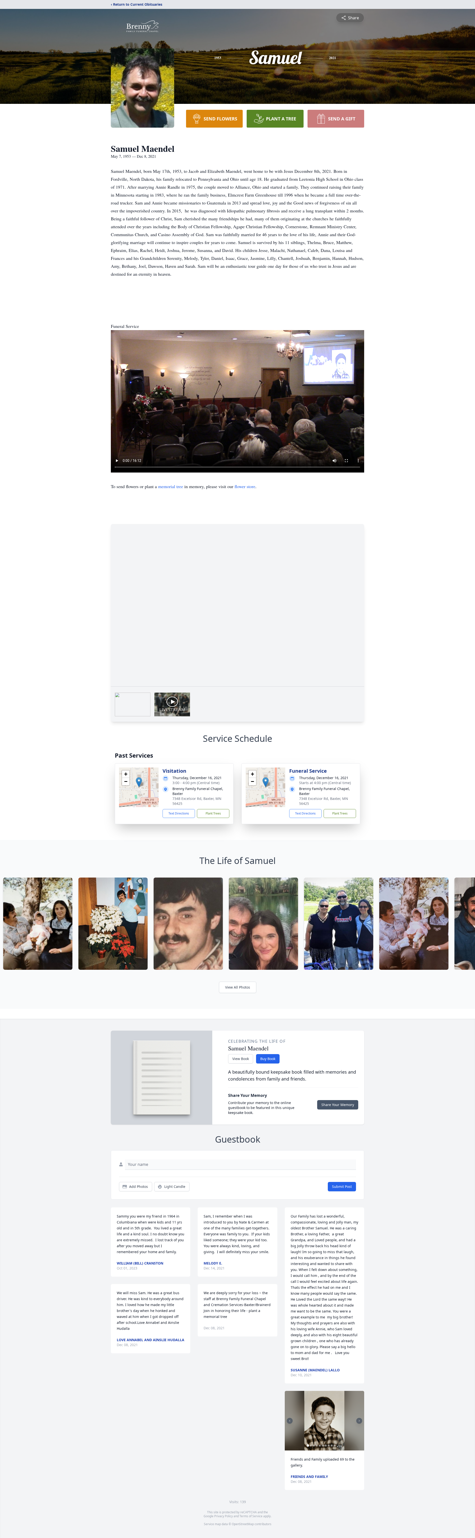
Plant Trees (213, 813)
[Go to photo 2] (311, 1446)
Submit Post (342, 1186)
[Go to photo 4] (317, 1446)
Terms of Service (250, 1516)
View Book (240, 1058)
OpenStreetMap (243, 1524)
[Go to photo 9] (332, 1446)
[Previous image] (290, 1421)
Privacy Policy (223, 1516)
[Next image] (359, 1421)
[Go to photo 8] (329, 1446)
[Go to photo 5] (320, 1446)
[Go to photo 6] (323, 1446)
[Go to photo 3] (314, 1446)
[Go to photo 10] (335, 1446)
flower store (245, 486)
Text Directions (178, 813)
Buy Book (267, 1058)
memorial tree (170, 486)
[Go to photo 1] (308, 1445)
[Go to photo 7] (326, 1446)
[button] (139, 782)
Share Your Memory (337, 1104)
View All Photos (237, 987)
